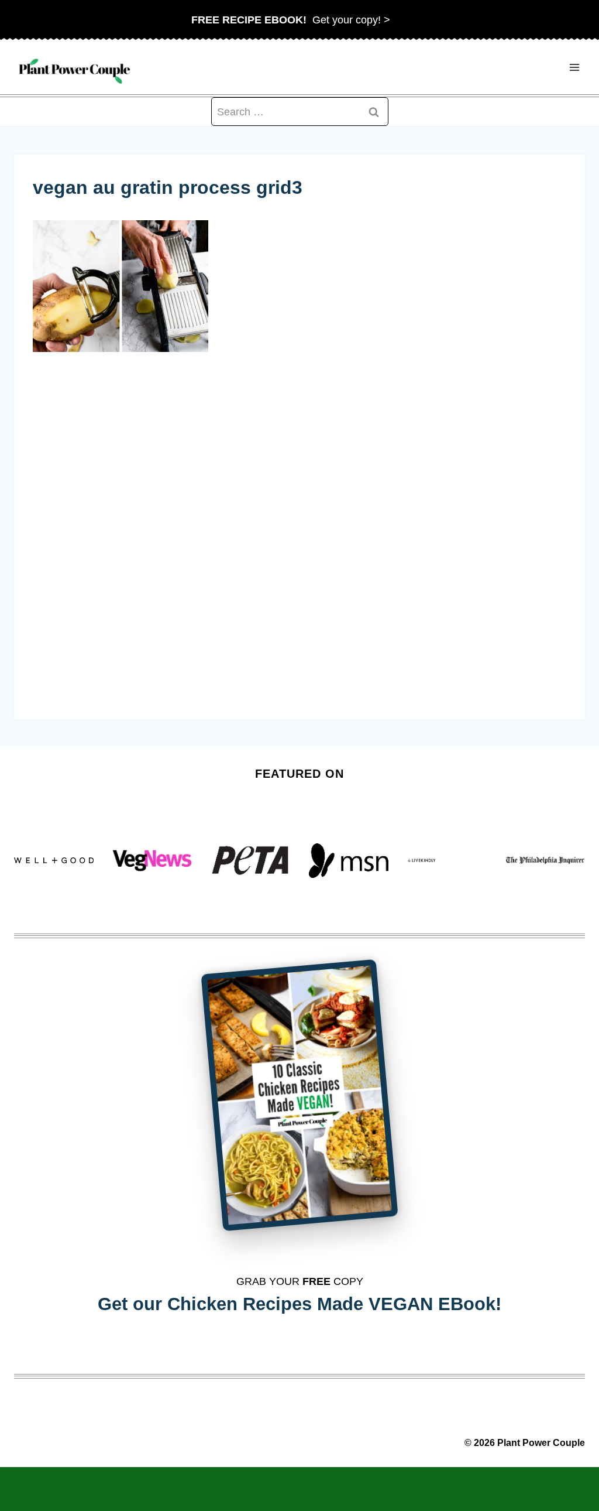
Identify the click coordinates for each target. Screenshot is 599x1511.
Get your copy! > (290, 20)
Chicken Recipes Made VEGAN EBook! (334, 1304)
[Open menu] (574, 67)
